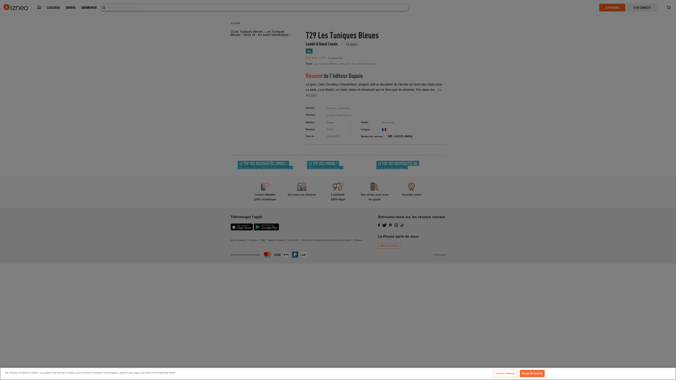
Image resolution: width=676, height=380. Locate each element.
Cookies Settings (505, 373)
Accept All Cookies (532, 373)
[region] (338, 374)
